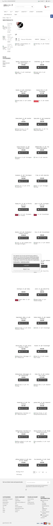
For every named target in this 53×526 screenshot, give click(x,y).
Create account (31, 502)
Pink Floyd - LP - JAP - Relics (23, 289)
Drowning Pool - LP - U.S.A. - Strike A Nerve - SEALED (10, 27)
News (4, 61)
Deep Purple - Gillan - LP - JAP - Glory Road (23, 318)
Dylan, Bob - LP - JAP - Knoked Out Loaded (42, 119)
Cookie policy (16, 262)
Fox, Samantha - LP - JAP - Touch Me (42, 460)
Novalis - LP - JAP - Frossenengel (42, 345)
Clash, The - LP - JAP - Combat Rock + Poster (42, 374)
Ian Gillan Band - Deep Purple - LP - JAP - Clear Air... (10, 37)
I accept (26, 265)
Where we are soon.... (6, 63)
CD (11, 11)
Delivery (17, 499)
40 (43, 472)
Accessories (39, 11)
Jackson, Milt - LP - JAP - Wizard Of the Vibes (42, 403)
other (31, 11)
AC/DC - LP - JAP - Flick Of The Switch (42, 289)
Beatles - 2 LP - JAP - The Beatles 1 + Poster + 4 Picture (23, 232)
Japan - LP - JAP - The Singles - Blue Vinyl (42, 204)
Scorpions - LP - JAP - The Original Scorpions (23, 176)
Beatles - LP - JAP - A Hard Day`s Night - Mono (23, 90)
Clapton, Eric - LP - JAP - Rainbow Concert (42, 261)
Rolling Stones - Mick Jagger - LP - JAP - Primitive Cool (23, 374)
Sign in (29, 500)
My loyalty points (31, 503)
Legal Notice (17, 500)
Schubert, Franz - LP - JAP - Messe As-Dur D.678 (10, 47)
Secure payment (18, 506)
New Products (8, 14)
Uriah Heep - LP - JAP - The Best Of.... (42, 62)
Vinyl (5, 11)
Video (16, 11)
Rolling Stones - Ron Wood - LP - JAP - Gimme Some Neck (23, 431)
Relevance (45, 39)
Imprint (16, 505)
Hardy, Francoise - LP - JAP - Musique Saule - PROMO (23, 147)
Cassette (23, 11)
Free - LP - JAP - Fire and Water (42, 232)
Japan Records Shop (19, 508)
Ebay (16, 14)
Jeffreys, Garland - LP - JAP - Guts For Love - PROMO (23, 460)
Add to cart (23, 67)
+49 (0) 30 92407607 (11, 1)
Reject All (26, 269)
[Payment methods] (43, 523)
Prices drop (5, 500)
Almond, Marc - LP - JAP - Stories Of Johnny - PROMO (23, 346)
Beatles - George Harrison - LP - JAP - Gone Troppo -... (23, 62)
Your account (33, 497)
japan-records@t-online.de (45, 516)
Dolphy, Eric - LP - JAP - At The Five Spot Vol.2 (23, 204)
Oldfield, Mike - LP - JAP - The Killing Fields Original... (42, 147)
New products (5, 502)
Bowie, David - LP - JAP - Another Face (23, 119)
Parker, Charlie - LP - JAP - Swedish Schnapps (42, 318)
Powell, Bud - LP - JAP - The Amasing (23, 403)
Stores (16, 511)
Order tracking (31, 499)
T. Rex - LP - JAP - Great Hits (42, 175)
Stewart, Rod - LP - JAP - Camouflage (42, 90)
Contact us (17, 510)
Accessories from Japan (8, 499)
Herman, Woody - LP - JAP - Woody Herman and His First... (42, 431)
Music (4, 66)
